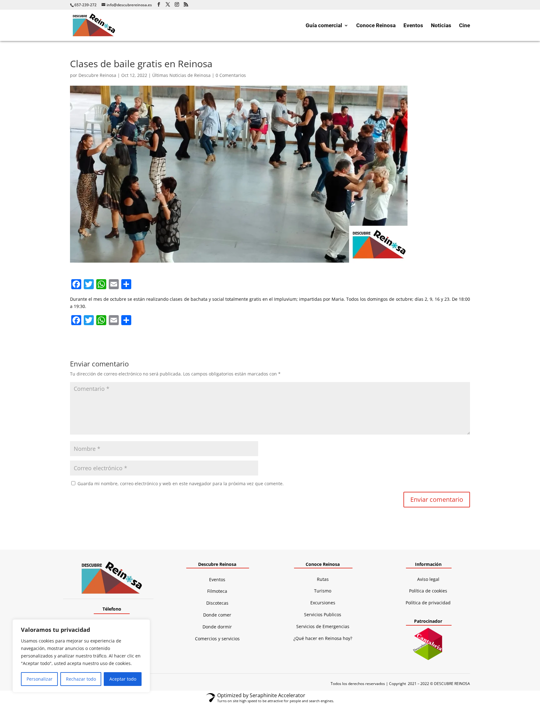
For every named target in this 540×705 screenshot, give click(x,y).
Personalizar (39, 679)
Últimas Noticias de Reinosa (181, 75)
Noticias (441, 25)
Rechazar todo (81, 679)
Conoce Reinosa (376, 25)
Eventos (413, 25)
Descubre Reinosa (97, 75)
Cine (464, 25)
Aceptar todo (122, 679)
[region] (81, 655)
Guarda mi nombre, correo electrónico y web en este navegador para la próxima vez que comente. (181, 483)
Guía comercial (324, 25)
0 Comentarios (231, 75)
